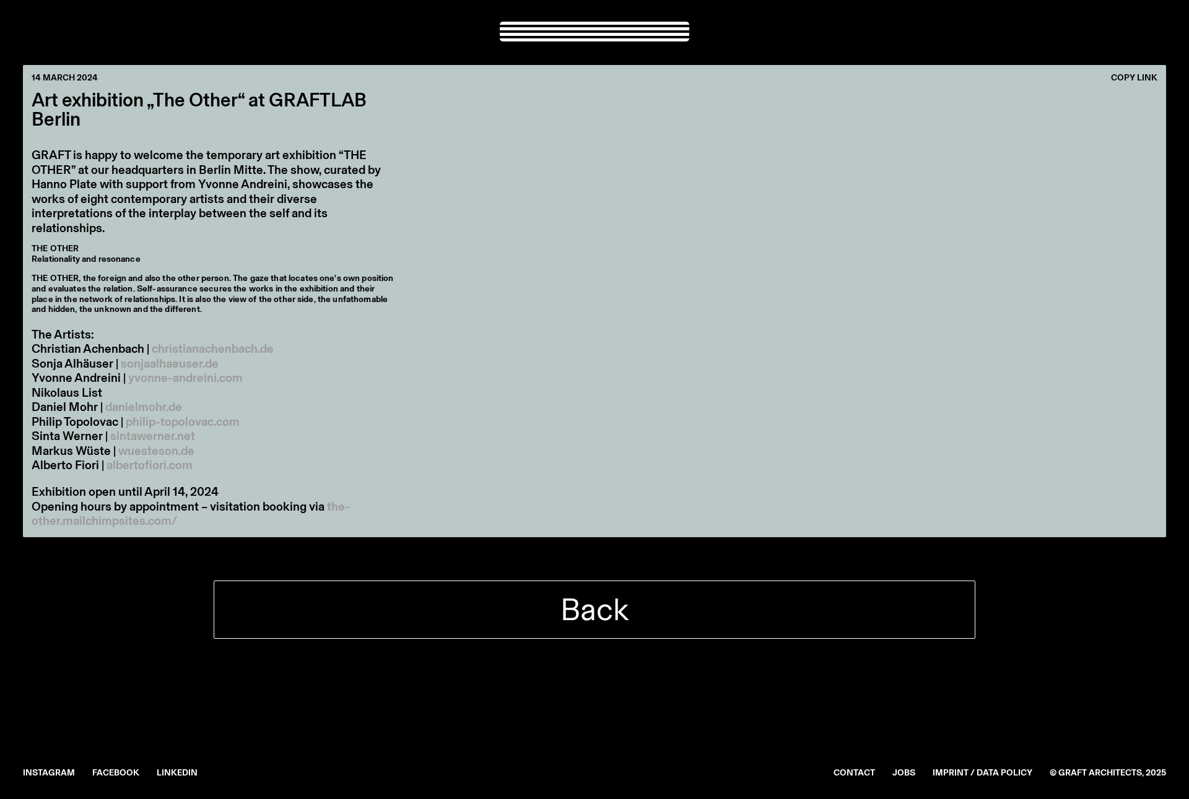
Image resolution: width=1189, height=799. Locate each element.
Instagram (49, 772)
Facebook (115, 772)
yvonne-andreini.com (185, 377)
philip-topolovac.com (183, 421)
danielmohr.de (143, 406)
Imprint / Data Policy (982, 772)
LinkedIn (177, 772)
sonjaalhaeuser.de (170, 363)
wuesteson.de (156, 450)
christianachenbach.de (213, 348)
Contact (854, 772)
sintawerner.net (152, 435)
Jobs (903, 772)
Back (594, 609)
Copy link (1134, 78)
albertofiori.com (150, 464)
